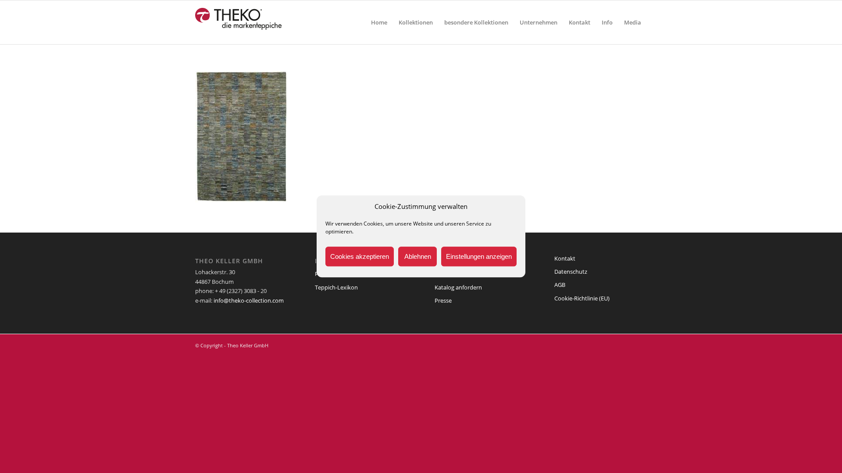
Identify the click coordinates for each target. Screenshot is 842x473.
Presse (443, 300)
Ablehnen (417, 256)
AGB (559, 285)
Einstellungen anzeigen (479, 256)
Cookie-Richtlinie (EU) (582, 298)
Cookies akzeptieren (359, 256)
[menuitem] (379, 22)
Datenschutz (570, 271)
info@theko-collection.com (249, 300)
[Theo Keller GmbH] (238, 22)
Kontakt (564, 258)
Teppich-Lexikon (336, 287)
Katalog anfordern (458, 287)
